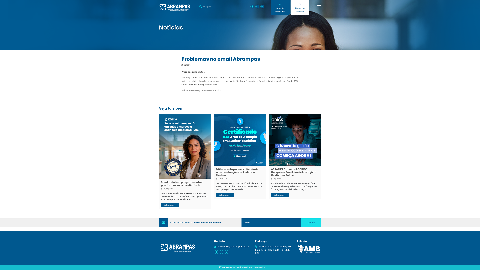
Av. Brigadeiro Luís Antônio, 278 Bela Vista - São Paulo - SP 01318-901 (273, 250)
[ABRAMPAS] (174, 7)
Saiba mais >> (170, 205)
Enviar (311, 222)
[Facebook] (252, 6)
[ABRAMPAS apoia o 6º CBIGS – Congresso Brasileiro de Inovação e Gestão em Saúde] (295, 139)
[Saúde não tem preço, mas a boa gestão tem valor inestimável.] (185, 145)
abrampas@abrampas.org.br (233, 246)
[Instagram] (257, 6)
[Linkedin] (262, 6)
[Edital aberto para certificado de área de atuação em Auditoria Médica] (240, 139)
